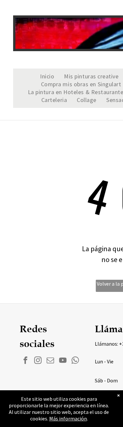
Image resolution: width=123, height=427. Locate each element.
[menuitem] (47, 76)
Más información (68, 418)
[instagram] (38, 361)
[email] (50, 361)
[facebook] (25, 361)
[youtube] (63, 361)
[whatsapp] (75, 361)
